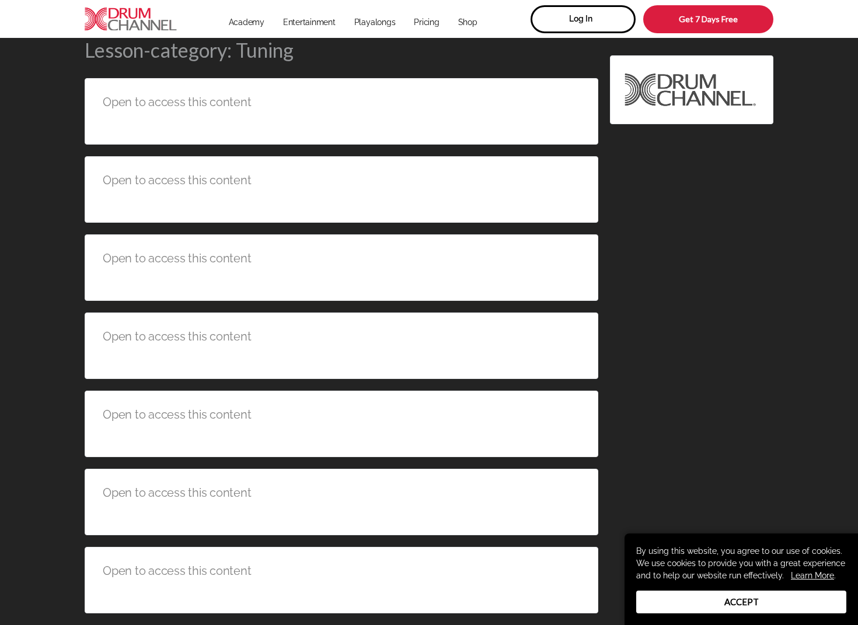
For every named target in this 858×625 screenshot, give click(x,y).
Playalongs (375, 22)
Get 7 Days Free (708, 19)
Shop (467, 22)
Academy (246, 22)
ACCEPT (741, 601)
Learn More (812, 575)
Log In (580, 18)
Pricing (426, 22)
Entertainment (309, 22)
